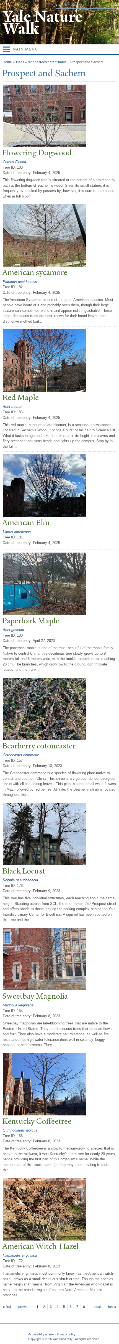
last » (112, 1307)
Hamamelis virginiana (20, 1255)
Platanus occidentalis (20, 282)
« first (7, 1307)
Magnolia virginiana (18, 1005)
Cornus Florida (14, 162)
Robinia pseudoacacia (20, 880)
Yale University (9, 4)
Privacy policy (66, 1334)
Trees (19, 62)
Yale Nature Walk (42, 23)
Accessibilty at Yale (41, 1334)
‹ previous (23, 1307)
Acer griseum (13, 630)
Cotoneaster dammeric (21, 755)
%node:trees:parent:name (47, 62)
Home (7, 62)
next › (98, 1307)
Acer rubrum (12, 407)
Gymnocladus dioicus (20, 1130)
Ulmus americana (17, 532)
